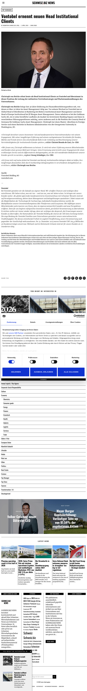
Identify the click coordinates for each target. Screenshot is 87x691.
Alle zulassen (71, 372)
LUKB (37, 616)
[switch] (33, 361)
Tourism (3, 485)
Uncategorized (5, 493)
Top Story (4, 482)
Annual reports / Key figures (10, 383)
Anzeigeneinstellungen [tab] (54, 322)
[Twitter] (68, 278)
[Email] (84, 278)
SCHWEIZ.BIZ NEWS (28, 641)
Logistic (5, 427)
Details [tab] (32, 322)
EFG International (27, 606)
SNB (36, 650)
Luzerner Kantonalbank (29, 619)
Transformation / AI (7, 489)
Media (3, 454)
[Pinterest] (72, 278)
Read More (50, 641)
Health (5, 419)
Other (3, 462)
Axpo (27, 598)
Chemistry (6, 399)
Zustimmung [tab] (11, 322)
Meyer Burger (35, 622)
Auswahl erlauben (43, 372)
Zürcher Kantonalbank (33, 662)
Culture (3, 391)
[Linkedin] (76, 278)
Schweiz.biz (29, 637)
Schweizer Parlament (31, 648)
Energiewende (26, 609)
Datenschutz (39, 686)
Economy (4, 395)
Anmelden (61, 686)
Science (3, 474)
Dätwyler (38, 604)
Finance (5, 411)
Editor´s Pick (5, 438)
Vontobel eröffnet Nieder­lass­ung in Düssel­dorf (20, 674)
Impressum (32, 686)
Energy (5, 407)
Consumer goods (8, 403)
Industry (5, 423)
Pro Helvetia (26, 629)
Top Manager (7, 10)
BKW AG (37, 598)
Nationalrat (26, 627)
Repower (31, 630)
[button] (54, 677)
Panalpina (31, 627)
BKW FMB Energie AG (30, 601)
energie (34, 606)
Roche (36, 629)
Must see (4, 458)
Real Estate (4, 470)
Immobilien (26, 617)
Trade (5, 434)
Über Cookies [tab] (75, 322)
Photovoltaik (37, 627)
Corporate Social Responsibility (11, 387)
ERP (31, 609)
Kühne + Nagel (32, 617)
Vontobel (37, 659)
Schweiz (27, 633)
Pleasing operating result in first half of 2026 (9, 563)
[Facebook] (65, 278)
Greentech (6, 415)
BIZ (30, 598)
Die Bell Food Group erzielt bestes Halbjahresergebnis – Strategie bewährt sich (77, 565)
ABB (24, 598)
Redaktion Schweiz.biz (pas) (11, 25)
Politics (3, 466)
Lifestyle (4, 450)
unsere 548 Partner (16, 333)
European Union (6, 442)
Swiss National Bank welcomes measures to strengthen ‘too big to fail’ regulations (60, 565)
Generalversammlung (28, 611)
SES (33, 650)
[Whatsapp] (80, 278)
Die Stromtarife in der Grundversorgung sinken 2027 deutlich (42, 565)
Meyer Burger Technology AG (31, 624)
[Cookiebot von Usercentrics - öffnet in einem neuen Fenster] (75, 316)
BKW (33, 598)
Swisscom (33, 653)
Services (6, 430)
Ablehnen (16, 372)
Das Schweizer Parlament (31, 602)
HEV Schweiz (33, 614)
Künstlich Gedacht (7, 446)
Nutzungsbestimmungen (51, 686)
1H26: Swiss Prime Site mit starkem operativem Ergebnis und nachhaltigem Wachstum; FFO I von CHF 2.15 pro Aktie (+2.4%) (26, 568)
